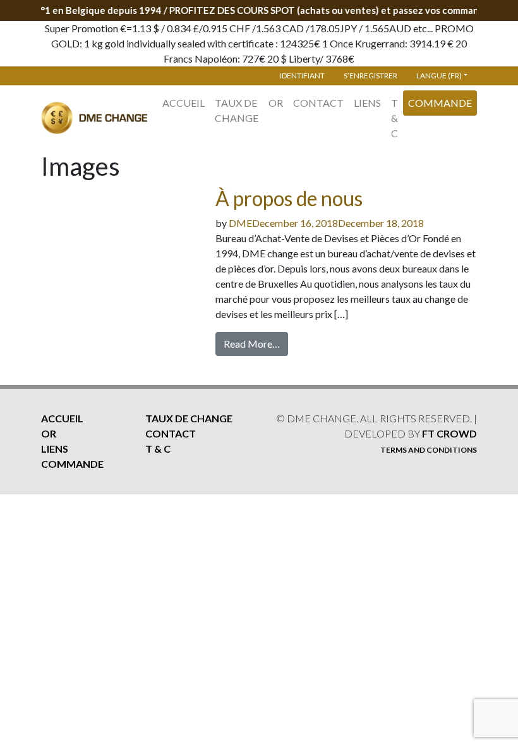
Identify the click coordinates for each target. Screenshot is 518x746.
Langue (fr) (439, 75)
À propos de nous (289, 198)
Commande (440, 103)
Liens (367, 103)
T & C (394, 118)
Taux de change (236, 110)
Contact (318, 103)
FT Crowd (449, 433)
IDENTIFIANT (302, 75)
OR (275, 103)
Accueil (183, 103)
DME (240, 223)
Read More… (252, 344)
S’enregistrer (370, 75)
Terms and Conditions (428, 450)
